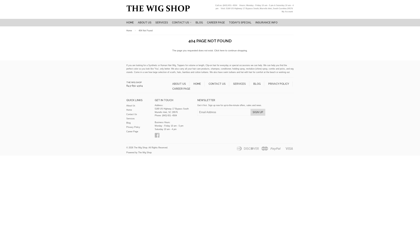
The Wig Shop (134, 82)
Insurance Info (266, 22)
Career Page (181, 88)
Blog (199, 22)
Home (130, 22)
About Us (144, 22)
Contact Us (181, 22)
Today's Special (240, 22)
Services (161, 22)
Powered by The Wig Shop (139, 152)
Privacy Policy (278, 83)
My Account (287, 11)
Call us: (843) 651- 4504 (226, 5)
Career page (216, 22)
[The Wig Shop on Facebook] (157, 136)
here (222, 50)
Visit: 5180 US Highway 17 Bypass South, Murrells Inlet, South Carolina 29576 (257, 8)
